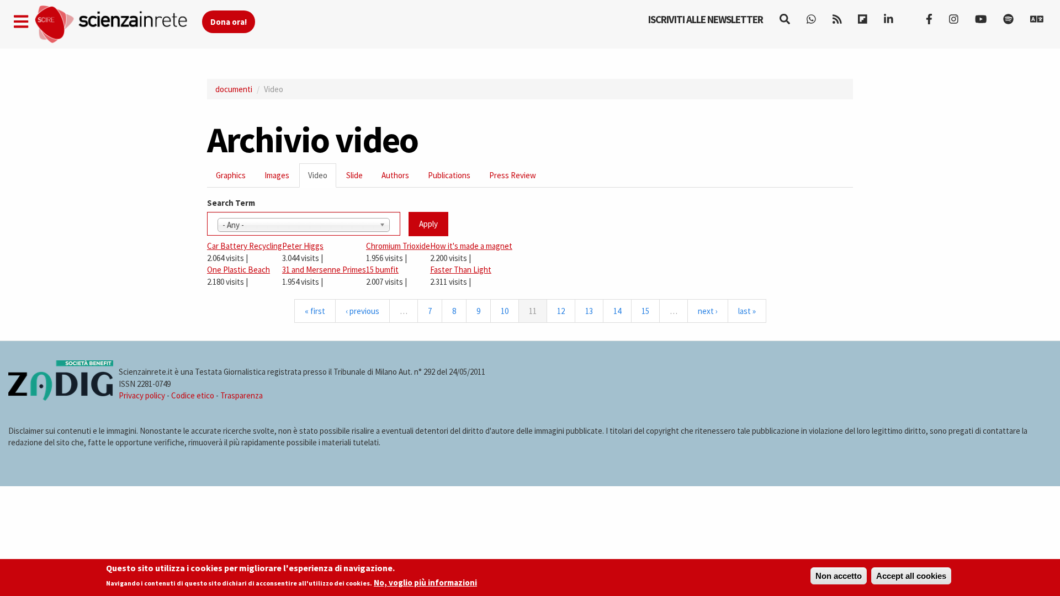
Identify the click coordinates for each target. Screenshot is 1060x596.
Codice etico (192, 395)
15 (645, 311)
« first (315, 311)
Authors (395, 175)
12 (561, 311)
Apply (428, 224)
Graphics (231, 175)
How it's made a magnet (471, 246)
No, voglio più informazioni (425, 583)
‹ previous (362, 311)
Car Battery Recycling (244, 246)
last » (747, 311)
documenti (233, 89)
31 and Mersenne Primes (324, 269)
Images (276, 175)
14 (617, 311)
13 (589, 311)
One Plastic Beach (238, 269)
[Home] (118, 24)
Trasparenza (241, 395)
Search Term (231, 203)
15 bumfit (382, 269)
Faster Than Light (460, 269)
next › (708, 311)
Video (322, 178)
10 (504, 311)
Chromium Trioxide (398, 246)
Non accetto (838, 576)
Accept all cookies (911, 576)
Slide (354, 175)
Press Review (512, 175)
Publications (449, 175)
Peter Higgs (303, 246)
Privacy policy (142, 395)
